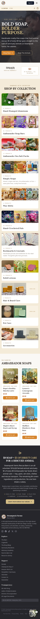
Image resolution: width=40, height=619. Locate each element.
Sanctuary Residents (7, 548)
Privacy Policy (15, 614)
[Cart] (38, 8)
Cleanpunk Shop (6, 567)
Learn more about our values (19, 502)
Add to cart (11, 398)
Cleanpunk (4, 8)
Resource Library (6, 555)
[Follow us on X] (12, 531)
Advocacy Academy (7, 550)
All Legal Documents (7, 596)
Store (11, 8)
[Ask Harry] (33, 613)
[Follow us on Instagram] (2, 531)
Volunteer (4, 574)
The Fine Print (6, 614)
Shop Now (7, 53)
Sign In (30, 3)
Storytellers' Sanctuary (8, 572)
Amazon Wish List (6, 569)
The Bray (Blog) (6, 545)
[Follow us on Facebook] (6, 531)
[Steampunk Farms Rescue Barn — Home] (3, 3)
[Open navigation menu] (37, 3)
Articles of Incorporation (9, 594)
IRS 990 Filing (5, 588)
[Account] (34, 8)
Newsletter (4, 580)
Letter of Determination (8, 591)
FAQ (26, 614)
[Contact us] (16, 531)
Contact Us (4, 577)
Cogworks (4, 542)
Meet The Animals (24, 53)
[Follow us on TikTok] (9, 531)
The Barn (4, 540)
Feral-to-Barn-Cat (6, 553)
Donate (3, 564)
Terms (21, 614)
